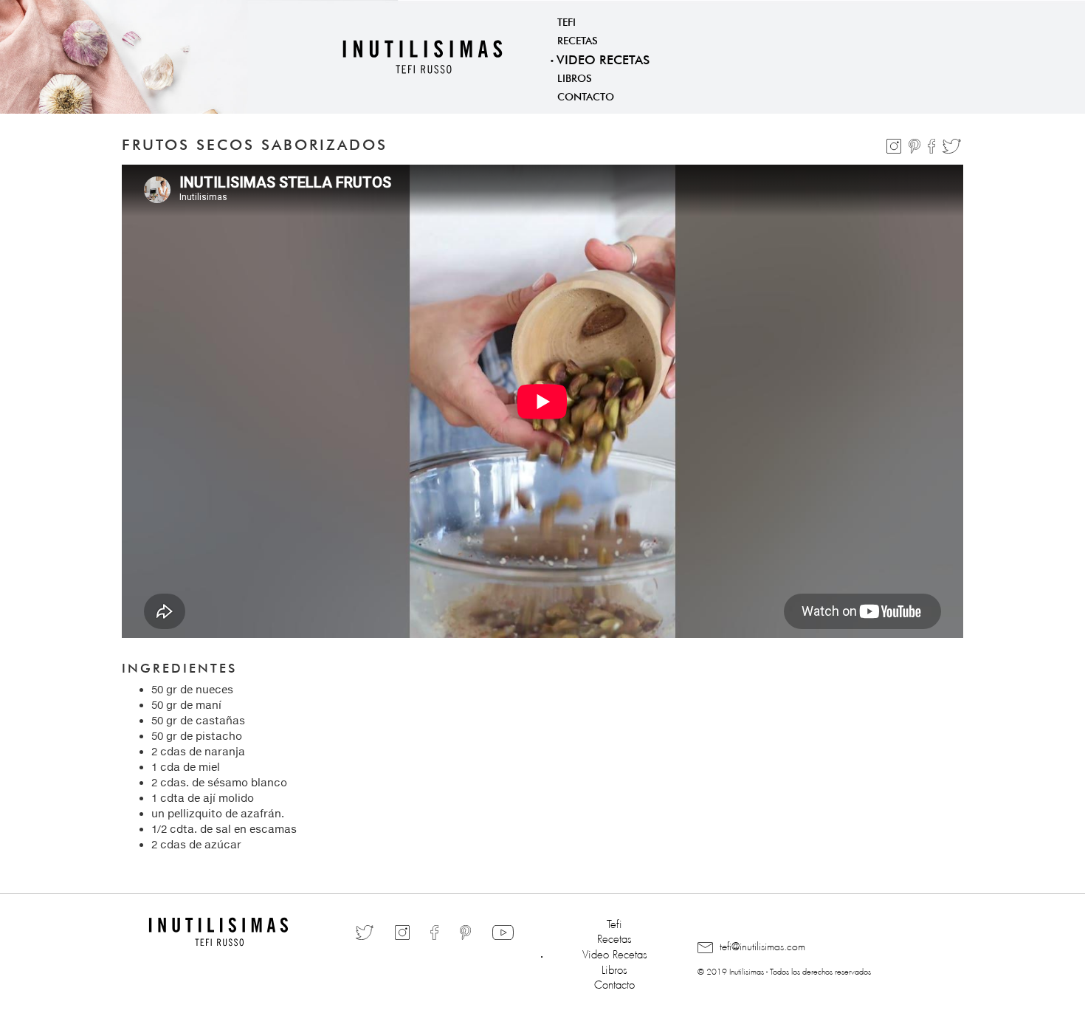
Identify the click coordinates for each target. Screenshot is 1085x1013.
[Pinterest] (916, 143)
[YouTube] (503, 932)
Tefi (566, 21)
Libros (574, 77)
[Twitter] (952, 143)
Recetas (577, 39)
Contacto (585, 95)
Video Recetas (603, 58)
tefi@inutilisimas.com (761, 944)
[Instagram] (895, 143)
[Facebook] (933, 143)
